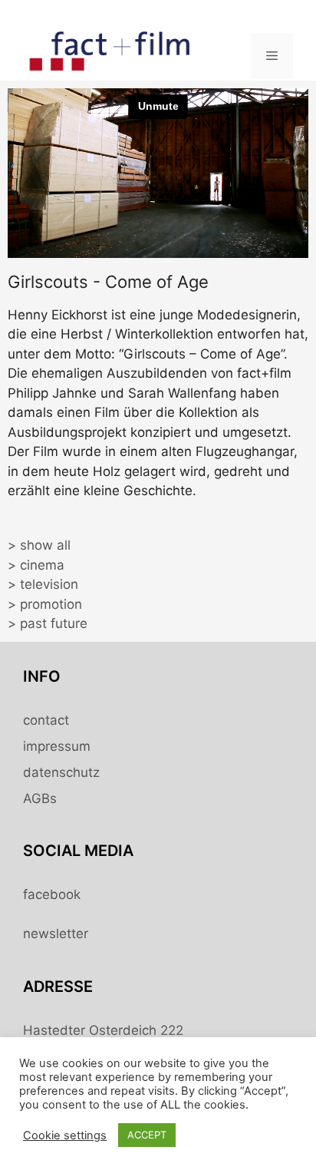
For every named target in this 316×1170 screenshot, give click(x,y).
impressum (57, 746)
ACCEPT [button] (146, 1135)
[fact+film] (111, 54)
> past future (47, 623)
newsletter (55, 933)
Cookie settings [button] (65, 1135)
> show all (39, 545)
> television (43, 584)
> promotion (45, 604)
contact (46, 720)
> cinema (36, 565)
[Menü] (272, 56)
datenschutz (61, 772)
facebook (52, 894)
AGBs (40, 798)
